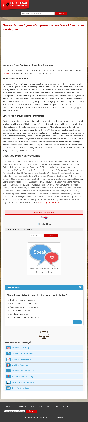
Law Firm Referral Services (22, 371)
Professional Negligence (37, 193)
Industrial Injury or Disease (14, 193)
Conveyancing (66, 185)
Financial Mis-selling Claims (57, 179)
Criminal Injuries (28, 190)
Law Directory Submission (22, 353)
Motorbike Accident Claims (56, 164)
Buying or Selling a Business (15, 161)
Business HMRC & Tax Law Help (42, 182)
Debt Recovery (22, 182)
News (48, 406)
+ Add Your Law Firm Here (44, 212)
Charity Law (73, 170)
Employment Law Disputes (47, 190)
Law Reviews (21, 406)
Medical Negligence (11, 190)
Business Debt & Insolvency (55, 170)
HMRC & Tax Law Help (28, 185)
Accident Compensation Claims (30, 164)
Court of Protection (17, 187)
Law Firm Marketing (20, 348)
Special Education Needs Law (44, 173)
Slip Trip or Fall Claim (72, 187)
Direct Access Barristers (68, 173)
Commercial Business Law (60, 193)
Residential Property (49, 199)
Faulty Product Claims (69, 190)
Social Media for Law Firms (23, 382)
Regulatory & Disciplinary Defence (45, 167)
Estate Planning (13, 173)
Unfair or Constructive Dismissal (28, 170)
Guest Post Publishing (21, 388)
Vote (77, 322)
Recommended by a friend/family (24, 317)
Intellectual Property (11, 199)
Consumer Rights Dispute (68, 182)
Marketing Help (36, 406)
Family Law (54, 196)
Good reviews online (19, 314)
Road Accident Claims (36, 187)
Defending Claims (62, 161)
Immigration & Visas (76, 196)
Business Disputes (11, 185)
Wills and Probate (66, 199)
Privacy (56, 406)
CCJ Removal (26, 173)
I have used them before (20, 310)
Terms (65, 406)
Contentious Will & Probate (34, 176)
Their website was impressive (22, 300)
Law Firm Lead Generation (22, 359)
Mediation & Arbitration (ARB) (60, 176)
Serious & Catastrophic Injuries (31, 179)
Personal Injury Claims (49, 185)
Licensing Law (9, 182)
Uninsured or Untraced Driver (41, 161)
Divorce (63, 196)
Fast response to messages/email (24, 307)
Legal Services (76, 179)
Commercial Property (30, 199)
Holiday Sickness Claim (19, 167)
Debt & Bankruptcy (40, 196)
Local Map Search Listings (22, 376)
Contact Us (9, 406)
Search (61, 13)
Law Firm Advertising (20, 365)
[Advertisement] (44, 46)
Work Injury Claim (54, 187)
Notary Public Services (12, 176)
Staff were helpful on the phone (23, 303)
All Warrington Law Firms (49, 202)
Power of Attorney (20, 202)
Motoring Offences (23, 196)
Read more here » (10, 110)
